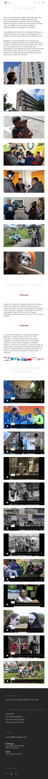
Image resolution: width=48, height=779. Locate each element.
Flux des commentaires (15, 720)
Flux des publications (14, 717)
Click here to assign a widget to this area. (22, 700)
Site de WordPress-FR (14, 722)
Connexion (9, 714)
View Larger (24, 71)
